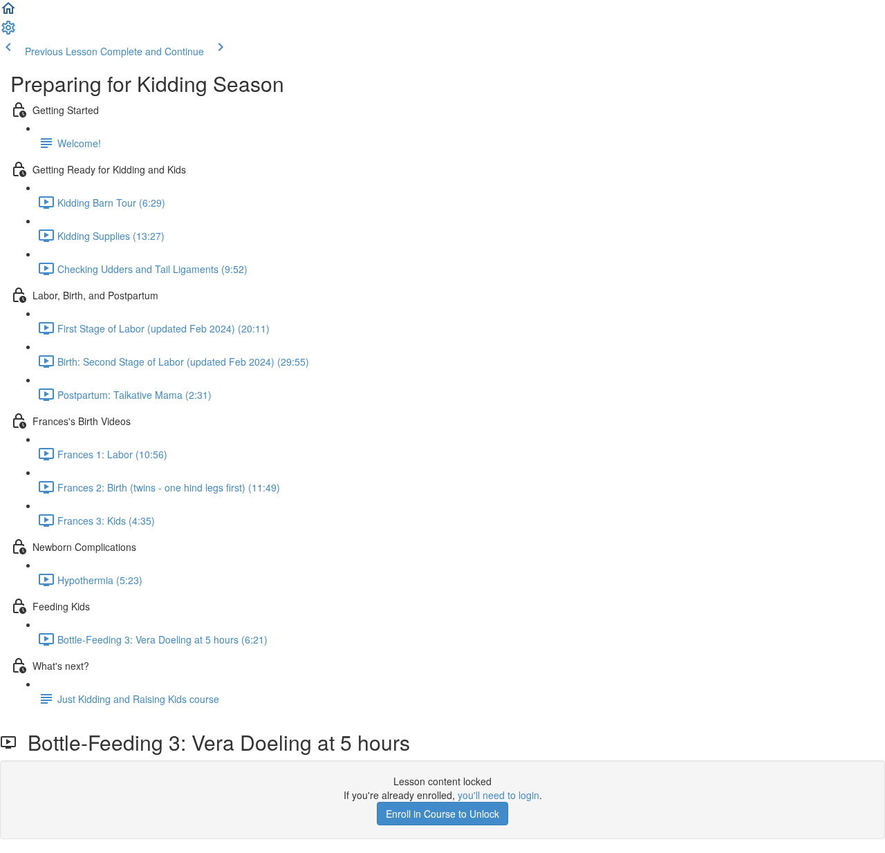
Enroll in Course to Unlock (442, 814)
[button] (8, 12)
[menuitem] (8, 32)
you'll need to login (498, 795)
